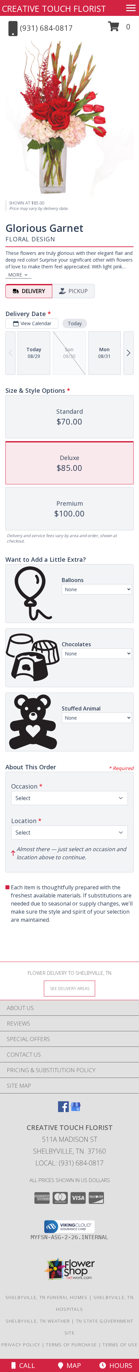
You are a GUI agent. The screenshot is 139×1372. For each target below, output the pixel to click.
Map (72, 1365)
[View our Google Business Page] (75, 1110)
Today (75, 323)
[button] (119, 29)
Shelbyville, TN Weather (38, 1321)
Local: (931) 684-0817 (69, 1163)
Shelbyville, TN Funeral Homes (46, 1297)
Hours (119, 1365)
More (15, 274)
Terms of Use (120, 1345)
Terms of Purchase (71, 1345)
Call (25, 1365)
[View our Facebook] (63, 1110)
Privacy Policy (20, 1345)
